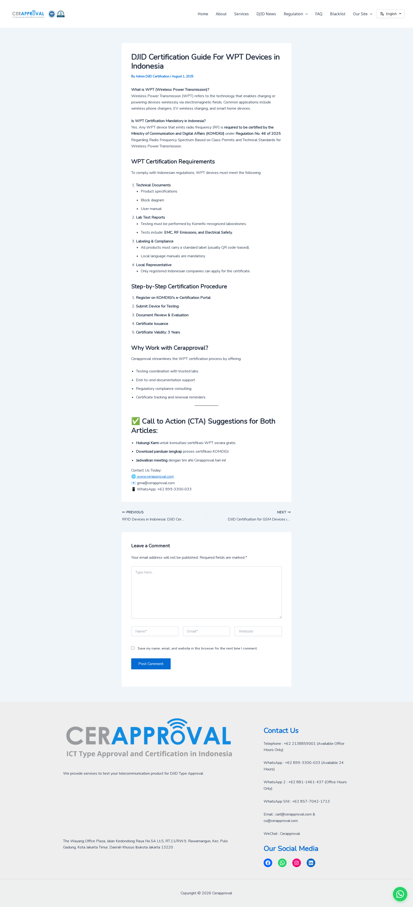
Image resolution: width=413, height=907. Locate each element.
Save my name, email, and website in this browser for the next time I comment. (197, 648)
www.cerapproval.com (155, 476)
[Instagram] (296, 863)
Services (241, 13)
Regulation (293, 13)
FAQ (318, 13)
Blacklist (337, 13)
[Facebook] (268, 863)
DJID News (266, 13)
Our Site (360, 13)
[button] (305, 14)
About (221, 13)
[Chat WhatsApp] (400, 894)
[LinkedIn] (311, 863)
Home (203, 13)
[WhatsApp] (282, 863)
